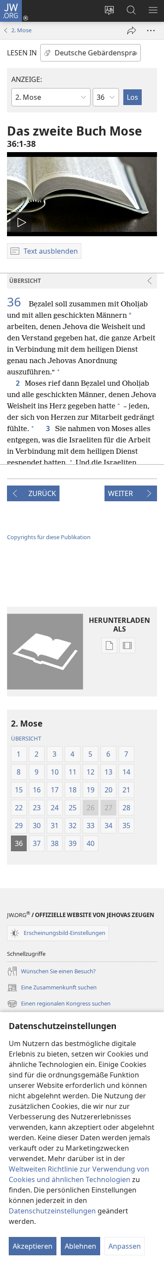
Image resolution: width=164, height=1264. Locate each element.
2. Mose (21, 30)
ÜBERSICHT (26, 738)
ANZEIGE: (26, 79)
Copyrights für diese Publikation (49, 537)
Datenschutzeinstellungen (52, 1211)
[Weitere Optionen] (151, 30)
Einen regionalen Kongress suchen (59, 1004)
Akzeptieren (32, 1246)
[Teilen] (132, 30)
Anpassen (124, 1246)
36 (17, 302)
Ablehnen (80, 1246)
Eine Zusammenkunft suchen (52, 988)
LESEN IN (22, 53)
